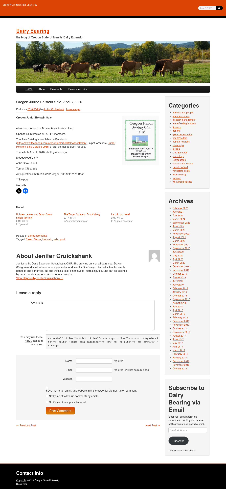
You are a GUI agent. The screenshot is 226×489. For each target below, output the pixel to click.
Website (67, 379)
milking (176, 148)
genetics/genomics (182, 134)
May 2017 (178, 343)
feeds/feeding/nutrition (184, 123)
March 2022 (179, 240)
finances (177, 127)
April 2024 (178, 215)
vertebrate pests (181, 170)
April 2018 (178, 310)
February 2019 (180, 288)
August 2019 (179, 277)
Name (68, 361)
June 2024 (178, 211)
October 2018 (180, 295)
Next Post (152, 425)
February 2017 (180, 353)
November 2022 (181, 233)
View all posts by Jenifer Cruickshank (39, 278)
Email (69, 370)
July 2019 (178, 281)
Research (56, 89)
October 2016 (180, 368)
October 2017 (180, 328)
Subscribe (178, 441)
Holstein (47, 239)
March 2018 (179, 313)
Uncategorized (180, 167)
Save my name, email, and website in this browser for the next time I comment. (91, 390)
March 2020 (179, 262)
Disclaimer (21, 484)
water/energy (179, 174)
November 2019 (181, 270)
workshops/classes (182, 181)
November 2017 (181, 324)
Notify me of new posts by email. (68, 402)
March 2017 (179, 350)
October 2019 (180, 273)
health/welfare (180, 138)
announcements (37, 235)
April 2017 (178, 346)
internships (178, 145)
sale (55, 239)
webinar (177, 178)
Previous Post (26, 425)
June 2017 (178, 339)
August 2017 (179, 335)
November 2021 (181, 244)
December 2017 (181, 321)
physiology (178, 156)
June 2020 (178, 251)
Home (29, 89)
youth (63, 239)
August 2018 (179, 302)
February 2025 (180, 208)
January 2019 (180, 291)
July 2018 (178, 306)
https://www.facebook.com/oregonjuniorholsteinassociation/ (51, 143)
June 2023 (178, 226)
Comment (37, 302)
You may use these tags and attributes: (31, 340)
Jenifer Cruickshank (54, 109)
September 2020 (181, 248)
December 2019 (181, 266)
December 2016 (181, 361)
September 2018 (181, 299)
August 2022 (179, 237)
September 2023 (181, 222)
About (41, 89)
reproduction (179, 159)
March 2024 (179, 219)
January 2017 (180, 357)
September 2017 (181, 332)
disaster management (184, 119)
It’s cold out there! (120, 214)
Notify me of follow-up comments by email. (73, 396)
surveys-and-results (183, 163)
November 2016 (181, 364)
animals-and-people (183, 112)
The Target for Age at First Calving (82, 214)
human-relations (181, 141)
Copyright (21, 480)
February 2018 (180, 317)
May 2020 (178, 255)
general (177, 130)
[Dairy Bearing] (113, 62)
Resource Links (77, 89)
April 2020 (178, 259)
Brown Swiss (33, 239)
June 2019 (178, 284)
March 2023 (179, 229)
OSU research (180, 152)
